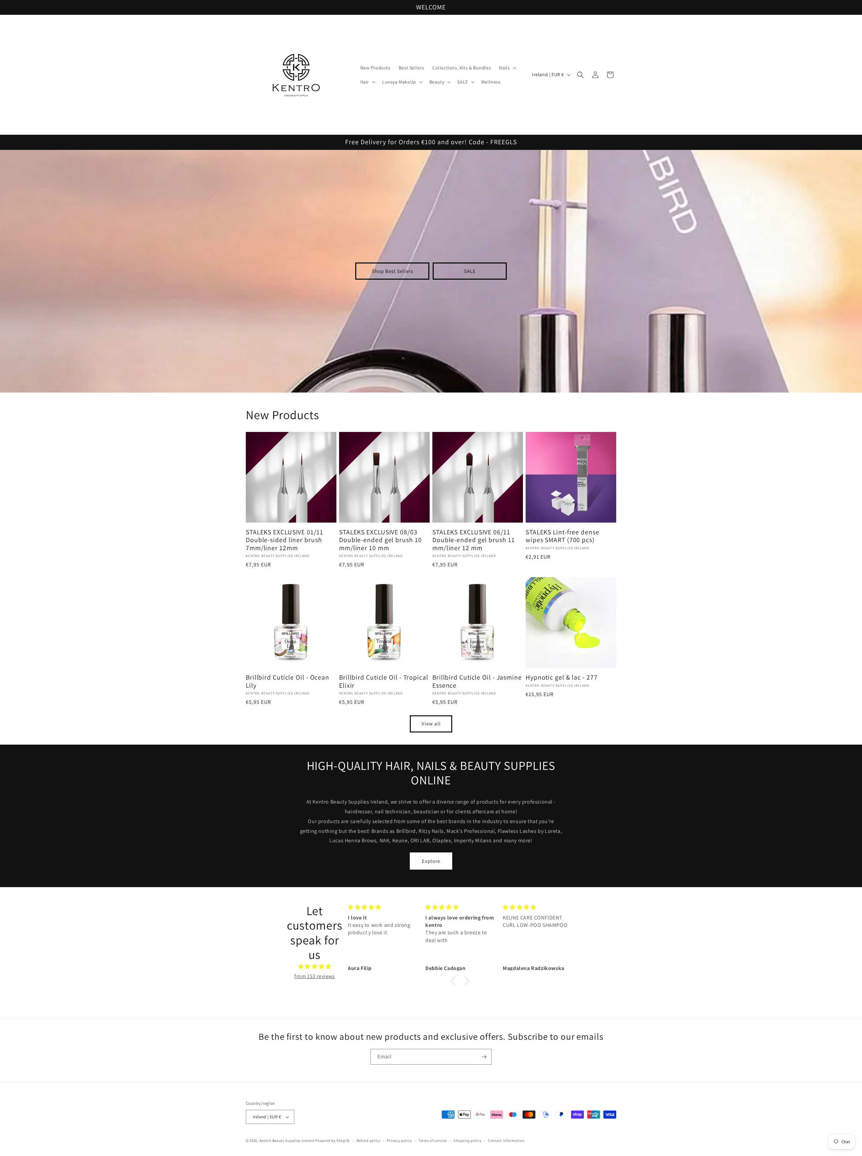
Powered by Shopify (332, 1140)
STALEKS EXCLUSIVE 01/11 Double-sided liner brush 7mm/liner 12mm (284, 540)
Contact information (506, 1140)
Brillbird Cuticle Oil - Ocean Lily (287, 681)
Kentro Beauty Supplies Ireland (287, 1140)
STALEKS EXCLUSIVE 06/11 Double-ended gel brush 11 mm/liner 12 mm (473, 540)
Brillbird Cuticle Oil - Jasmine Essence (477, 681)
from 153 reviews (314, 976)
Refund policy (368, 1140)
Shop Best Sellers (392, 271)
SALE (470, 271)
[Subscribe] (483, 1057)
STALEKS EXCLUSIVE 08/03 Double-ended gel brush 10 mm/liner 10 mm (380, 540)
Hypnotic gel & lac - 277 (562, 677)
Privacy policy (399, 1140)
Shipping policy (468, 1140)
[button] (507, 68)
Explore (431, 861)
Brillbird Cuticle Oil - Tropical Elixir (383, 681)
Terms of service (433, 1140)
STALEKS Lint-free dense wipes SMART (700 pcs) (562, 536)
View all (431, 723)
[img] (315, 967)
